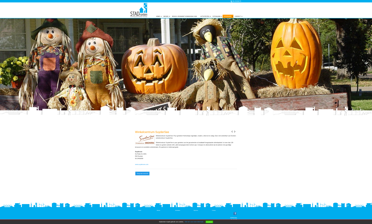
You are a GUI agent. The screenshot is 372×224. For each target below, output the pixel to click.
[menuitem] (158, 16)
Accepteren (209, 222)
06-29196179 (237, 1)
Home (158, 16)
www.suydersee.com (141, 164)
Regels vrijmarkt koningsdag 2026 (184, 16)
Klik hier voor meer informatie (194, 222)
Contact (238, 16)
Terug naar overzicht (142, 173)
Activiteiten (204, 16)
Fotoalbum (216, 16)
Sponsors (227, 16)
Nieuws (165, 16)
